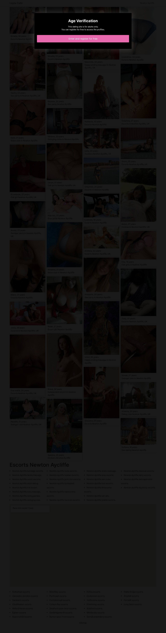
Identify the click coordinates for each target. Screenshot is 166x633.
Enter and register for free (83, 38)
